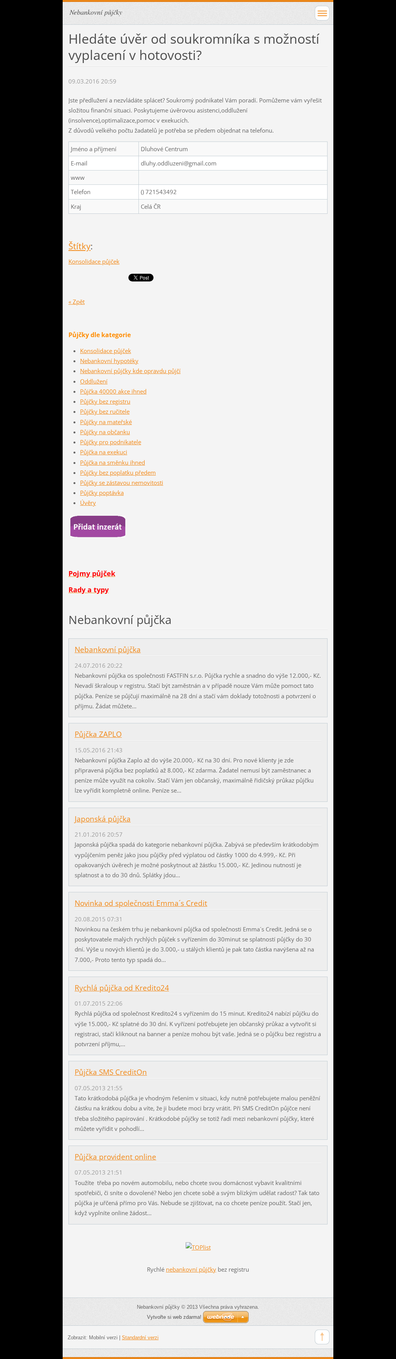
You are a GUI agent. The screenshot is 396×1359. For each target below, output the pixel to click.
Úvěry (88, 502)
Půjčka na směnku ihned (112, 462)
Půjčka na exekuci (103, 452)
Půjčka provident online (115, 1157)
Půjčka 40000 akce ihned (113, 391)
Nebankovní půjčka (108, 650)
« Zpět (76, 301)
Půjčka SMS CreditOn (111, 1072)
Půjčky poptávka (102, 492)
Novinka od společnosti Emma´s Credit (141, 903)
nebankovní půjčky (191, 1269)
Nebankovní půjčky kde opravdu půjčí (130, 371)
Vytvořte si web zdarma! (174, 1317)
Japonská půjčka (103, 819)
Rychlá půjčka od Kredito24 (122, 988)
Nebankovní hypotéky (109, 361)
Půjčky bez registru (105, 401)
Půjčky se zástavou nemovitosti (121, 482)
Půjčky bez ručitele (105, 411)
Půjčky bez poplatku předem (118, 472)
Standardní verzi (140, 1337)
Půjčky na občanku (105, 432)
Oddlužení (94, 381)
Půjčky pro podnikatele (110, 442)
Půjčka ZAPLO (98, 734)
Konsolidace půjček (93, 261)
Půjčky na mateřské (106, 422)
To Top (322, 1337)
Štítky (79, 246)
